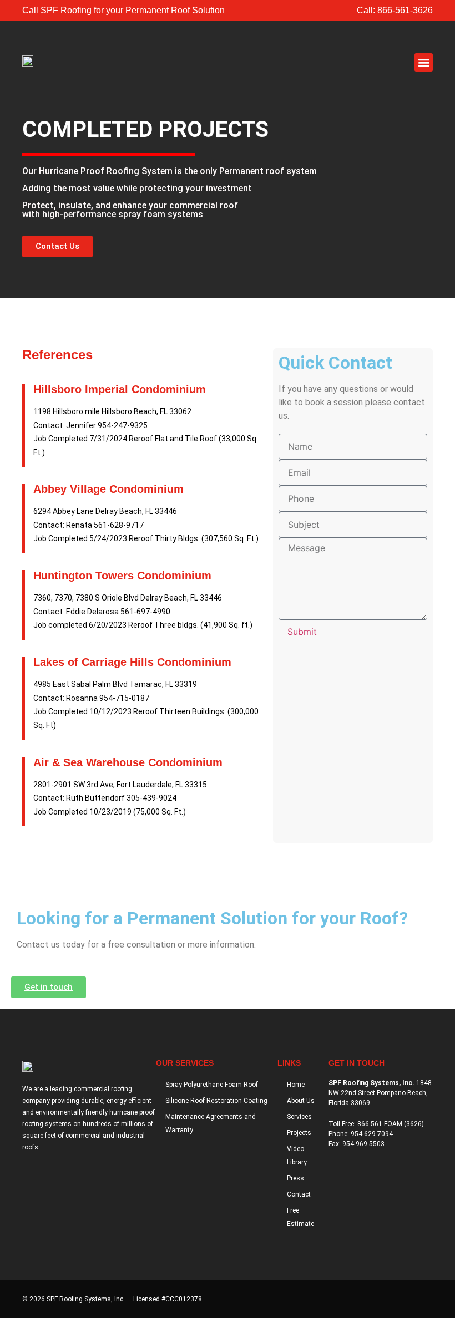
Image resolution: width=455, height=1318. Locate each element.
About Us (301, 1101)
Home (296, 1084)
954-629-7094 (372, 1134)
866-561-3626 (405, 10)
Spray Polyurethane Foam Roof (211, 1084)
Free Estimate (300, 1217)
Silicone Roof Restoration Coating (216, 1101)
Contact (299, 1194)
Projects (299, 1133)
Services (299, 1117)
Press (295, 1178)
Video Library (297, 1155)
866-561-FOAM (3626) (390, 1124)
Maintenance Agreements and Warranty (210, 1123)
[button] (423, 62)
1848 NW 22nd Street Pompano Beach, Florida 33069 (380, 1093)
